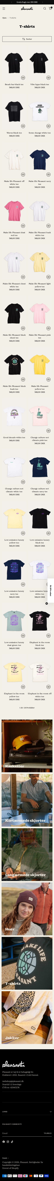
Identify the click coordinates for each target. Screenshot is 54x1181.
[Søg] (44, 8)
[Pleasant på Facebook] (4, 1142)
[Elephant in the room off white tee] (40, 672)
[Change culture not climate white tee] (14, 467)
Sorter (29, 39)
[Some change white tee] (40, 111)
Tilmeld (48, 1133)
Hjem (4, 18)
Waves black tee (14, 133)
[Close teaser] (46, 603)
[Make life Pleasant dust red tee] (14, 211)
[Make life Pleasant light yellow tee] (40, 262)
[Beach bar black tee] (14, 63)
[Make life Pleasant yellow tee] (40, 365)
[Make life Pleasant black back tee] (14, 365)
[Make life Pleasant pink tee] (40, 313)
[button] (50, 590)
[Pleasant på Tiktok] (12, 1142)
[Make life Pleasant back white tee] (40, 211)
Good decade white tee (14, 437)
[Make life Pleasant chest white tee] (14, 262)
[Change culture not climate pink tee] (40, 416)
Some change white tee (40, 133)
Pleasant (24, 1162)
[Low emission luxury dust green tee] (14, 621)
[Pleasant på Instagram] (8, 1142)
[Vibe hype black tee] (40, 63)
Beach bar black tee (14, 84)
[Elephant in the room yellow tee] (14, 672)
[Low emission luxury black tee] (40, 518)
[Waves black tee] (14, 111)
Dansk (4, 1158)
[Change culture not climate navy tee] (40, 467)
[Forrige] (12, 2)
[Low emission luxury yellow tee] (14, 518)
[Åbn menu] (3, 8)
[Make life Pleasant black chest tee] (14, 313)
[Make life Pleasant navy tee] (40, 160)
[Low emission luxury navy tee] (14, 570)
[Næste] (42, 2)
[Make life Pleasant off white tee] (14, 160)
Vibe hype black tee (39, 84)
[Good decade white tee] (14, 416)
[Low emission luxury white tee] (40, 570)
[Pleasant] (27, 8)
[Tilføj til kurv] (23, 78)
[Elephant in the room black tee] (40, 621)
